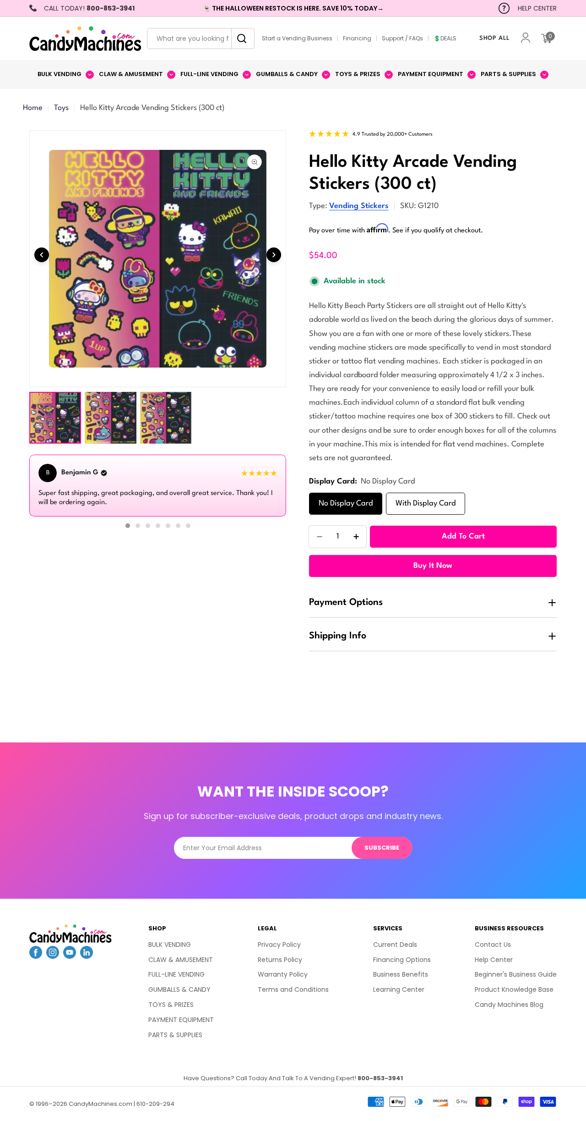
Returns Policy (280, 959)
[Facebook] (35, 956)
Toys (61, 108)
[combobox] (201, 38)
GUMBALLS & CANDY (179, 989)
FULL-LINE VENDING (176, 974)
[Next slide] (273, 254)
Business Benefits (400, 974)
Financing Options (402, 959)
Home (33, 108)
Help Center (494, 959)
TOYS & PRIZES (171, 1004)
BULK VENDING (169, 944)
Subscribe (381, 847)
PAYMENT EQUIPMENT (181, 1019)
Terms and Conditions (293, 989)
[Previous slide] (41, 254)
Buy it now (432, 566)
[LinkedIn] (86, 956)
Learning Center (398, 989)
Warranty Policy (283, 974)
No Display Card (346, 503)
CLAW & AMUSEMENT (180, 959)
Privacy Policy (279, 944)
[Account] (525, 39)
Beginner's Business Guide (516, 974)
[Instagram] (52, 956)
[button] (127, 525)
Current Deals (395, 944)
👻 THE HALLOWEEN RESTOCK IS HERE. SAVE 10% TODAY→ (293, 8)
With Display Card (426, 503)
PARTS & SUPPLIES (175, 1034)
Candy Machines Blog (509, 1004)
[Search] (239, 38)
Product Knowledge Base (514, 989)
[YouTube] (69, 956)
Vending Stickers (359, 206)
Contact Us (493, 944)
